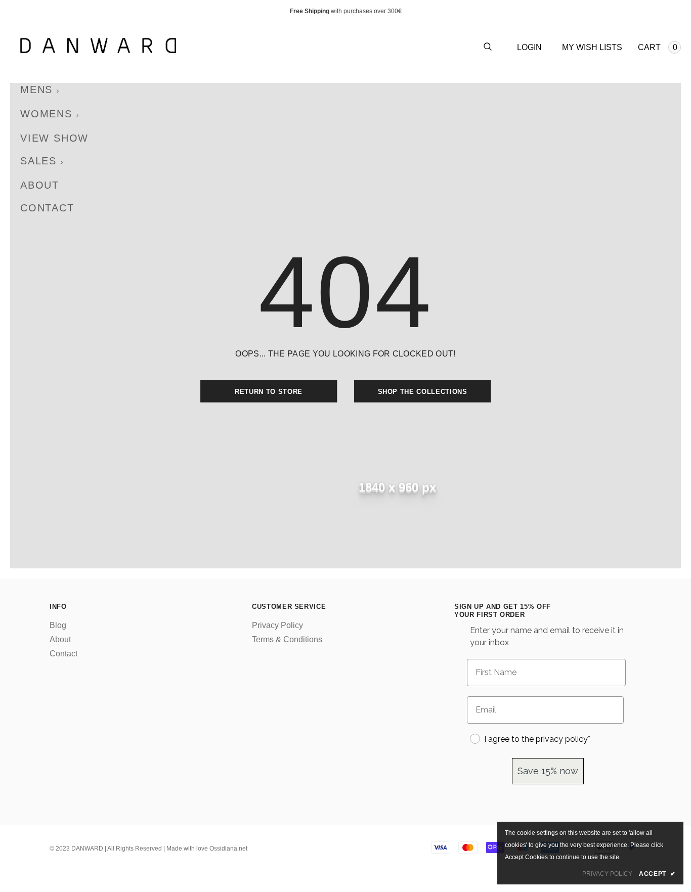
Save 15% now (547, 771)
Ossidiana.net (228, 848)
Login (529, 47)
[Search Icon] (488, 47)
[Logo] (183, 45)
